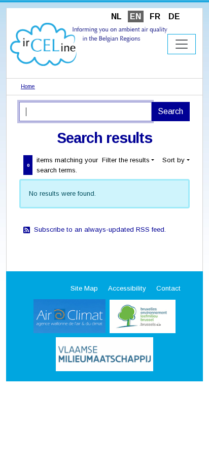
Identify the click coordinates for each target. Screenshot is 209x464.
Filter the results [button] (126, 160)
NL (116, 16)
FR (155, 16)
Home (28, 86)
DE (174, 16)
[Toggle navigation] (181, 44)
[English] (88, 44)
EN (135, 16)
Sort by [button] (173, 160)
